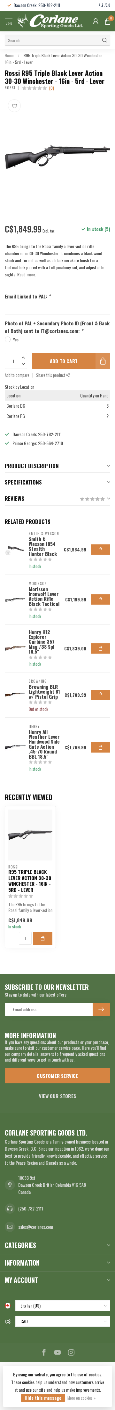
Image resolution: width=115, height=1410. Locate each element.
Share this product (51, 375)
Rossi (10, 88)
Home (9, 55)
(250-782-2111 (30, 1208)
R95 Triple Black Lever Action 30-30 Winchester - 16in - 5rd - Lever (29, 880)
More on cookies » (81, 1398)
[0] (107, 21)
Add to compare (17, 375)
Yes (16, 339)
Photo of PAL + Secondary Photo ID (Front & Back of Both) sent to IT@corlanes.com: (57, 327)
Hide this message (43, 1397)
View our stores (57, 1095)
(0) (51, 88)
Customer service (57, 1075)
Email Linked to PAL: (27, 296)
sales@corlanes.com (35, 1226)
